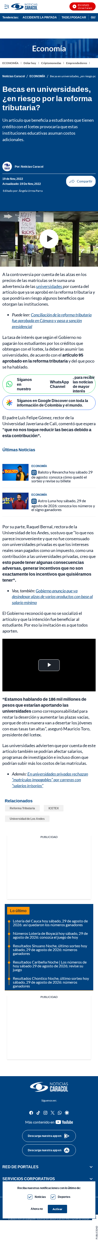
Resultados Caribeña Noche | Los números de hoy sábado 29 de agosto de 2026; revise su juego (50, 966)
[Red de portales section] (91, 1167)
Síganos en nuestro (24, 384)
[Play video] (49, 238)
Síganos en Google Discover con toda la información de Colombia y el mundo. (52, 402)
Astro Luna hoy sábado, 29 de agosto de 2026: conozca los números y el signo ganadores (63, 505)
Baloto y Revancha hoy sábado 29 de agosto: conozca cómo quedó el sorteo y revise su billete (62, 476)
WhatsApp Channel (59, 384)
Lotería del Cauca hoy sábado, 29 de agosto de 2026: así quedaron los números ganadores (50, 923)
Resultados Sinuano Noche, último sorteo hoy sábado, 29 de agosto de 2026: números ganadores (50, 949)
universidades (49, 286)
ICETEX (54, 808)
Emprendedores (76, 63)
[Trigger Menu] (6, 6)
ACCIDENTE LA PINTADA (40, 17)
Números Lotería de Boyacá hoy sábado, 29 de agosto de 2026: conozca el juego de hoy (50, 935)
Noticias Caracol (13, 76)
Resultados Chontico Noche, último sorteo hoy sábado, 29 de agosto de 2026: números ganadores (51, 982)
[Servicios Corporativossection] (91, 1179)
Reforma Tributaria (22, 808)
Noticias (40, 1197)
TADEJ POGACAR (74, 17)
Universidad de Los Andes (27, 819)
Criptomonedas (51, 63)
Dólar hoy (30, 63)
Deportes (64, 1197)
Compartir (81, 181)
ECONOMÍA (10, 63)
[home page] (49, 1087)
